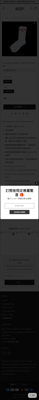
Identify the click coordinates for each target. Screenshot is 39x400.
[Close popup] (37, 183)
